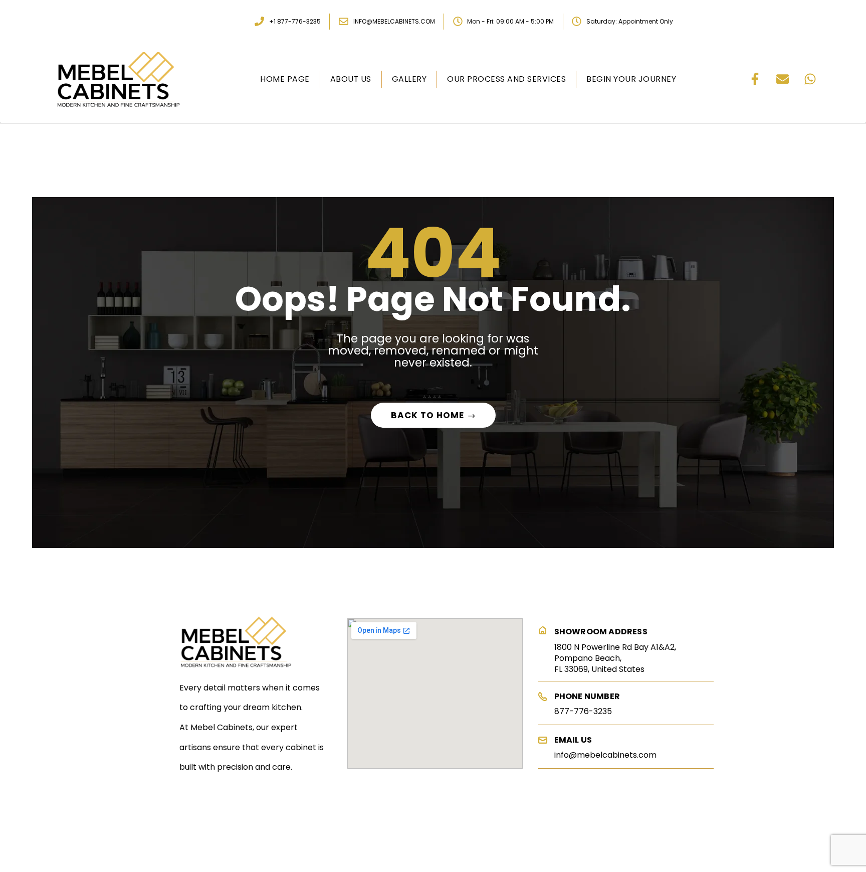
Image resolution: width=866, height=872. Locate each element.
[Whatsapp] (810, 79)
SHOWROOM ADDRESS (600, 631)
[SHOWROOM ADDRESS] (542, 630)
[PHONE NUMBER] (542, 696)
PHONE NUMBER (587, 696)
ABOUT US (350, 79)
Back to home (427, 415)
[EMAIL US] (542, 740)
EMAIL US (573, 740)
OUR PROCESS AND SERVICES (506, 79)
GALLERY (409, 79)
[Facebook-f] (755, 79)
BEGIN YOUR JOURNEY (631, 79)
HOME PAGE (285, 79)
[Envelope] (782, 79)
